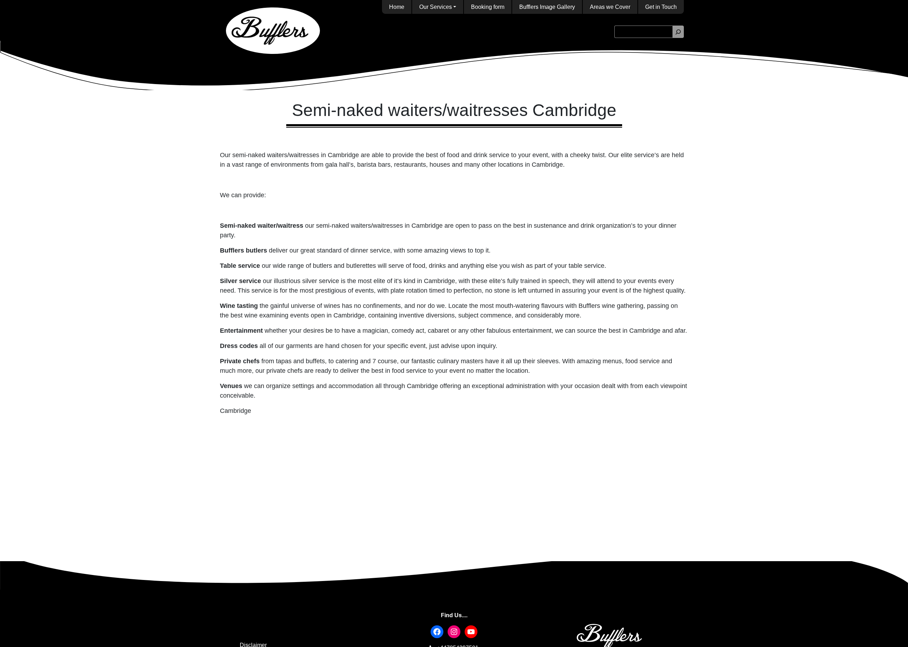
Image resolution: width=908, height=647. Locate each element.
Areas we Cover (610, 7)
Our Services (435, 7)
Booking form (487, 7)
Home (396, 7)
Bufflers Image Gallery (547, 7)
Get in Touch (661, 7)
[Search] (678, 32)
